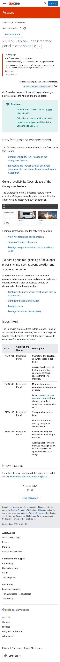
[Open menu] (5, 3)
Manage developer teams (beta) (24, 311)
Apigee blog (7, 598)
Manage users (15, 306)
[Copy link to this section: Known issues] (26, 465)
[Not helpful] (24, 28)
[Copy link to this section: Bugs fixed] (21, 321)
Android (6, 617)
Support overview (10, 568)
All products (7, 636)
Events (5, 542)
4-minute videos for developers (16, 594)
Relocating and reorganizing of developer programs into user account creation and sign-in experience (32, 169)
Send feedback (12, 34)
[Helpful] (20, 28)
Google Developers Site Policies (22, 516)
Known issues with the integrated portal (27, 476)
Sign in (53, 3)
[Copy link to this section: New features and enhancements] (54, 140)
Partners (6, 547)
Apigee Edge (7, 22)
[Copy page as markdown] (35, 46)
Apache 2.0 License (37, 513)
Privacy (5, 648)
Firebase (6, 627)
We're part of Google (11, 537)
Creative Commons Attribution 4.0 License (28, 510)
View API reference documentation (26, 236)
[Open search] (45, 3)
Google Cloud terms (33, 648)
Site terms (16, 648)
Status (5, 573)
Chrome (6, 622)
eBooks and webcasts (12, 551)
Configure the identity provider (23, 300)
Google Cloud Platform (12, 631)
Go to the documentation (38, 86)
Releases (8, 12)
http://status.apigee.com (28, 122)
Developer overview (11, 589)
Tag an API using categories (22, 242)
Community (7, 563)
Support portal (9, 577)
